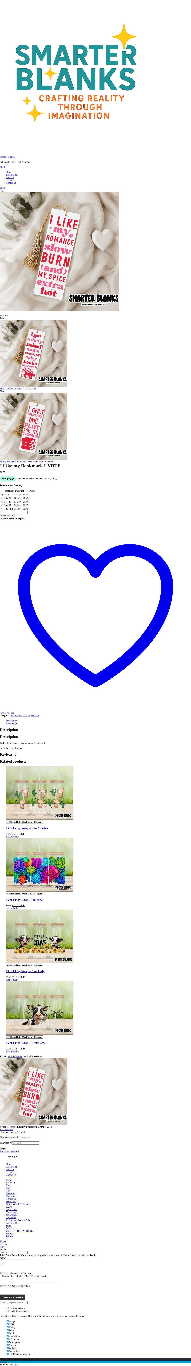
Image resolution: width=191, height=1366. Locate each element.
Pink (19, 1276)
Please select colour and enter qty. (16, 1273)
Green (35, 1276)
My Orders (11, 1217)
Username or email (10, 1137)
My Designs (11, 1215)
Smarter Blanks (7, 157)
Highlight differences (19, 1311)
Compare (20, 519)
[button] (1, 190)
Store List (10, 1228)
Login (3, 1148)
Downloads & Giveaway (18, 1204)
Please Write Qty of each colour (15, 1286)
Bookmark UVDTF (20, 715)
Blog (8, 1185)
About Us (10, 1172)
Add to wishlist (7, 519)
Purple (44, 1276)
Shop (8, 1164)
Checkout (10, 1193)
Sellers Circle (12, 1167)
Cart (8, 1188)
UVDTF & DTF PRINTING (20, 1231)
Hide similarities (17, 1308)
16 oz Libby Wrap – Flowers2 (24, 899)
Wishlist (9, 1233)
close (16, 1364)
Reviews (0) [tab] (9, 754)
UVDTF (35, 715)
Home (9, 1180)
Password (5, 1143)
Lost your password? (10, 1151)
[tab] (98, 720)
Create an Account (16, 1132)
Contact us (11, 1175)
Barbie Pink (8, 1276)
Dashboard (11, 1201)
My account (11, 1209)
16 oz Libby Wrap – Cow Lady (25, 971)
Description (11, 720)
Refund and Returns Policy (18, 1220)
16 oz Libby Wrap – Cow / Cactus (27, 828)
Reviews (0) (11, 723)
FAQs (9, 1206)
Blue (26, 1276)
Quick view (27, 822)
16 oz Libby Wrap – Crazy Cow (25, 1042)
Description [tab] (9, 730)
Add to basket (7, 515)
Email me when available (12, 1297)
